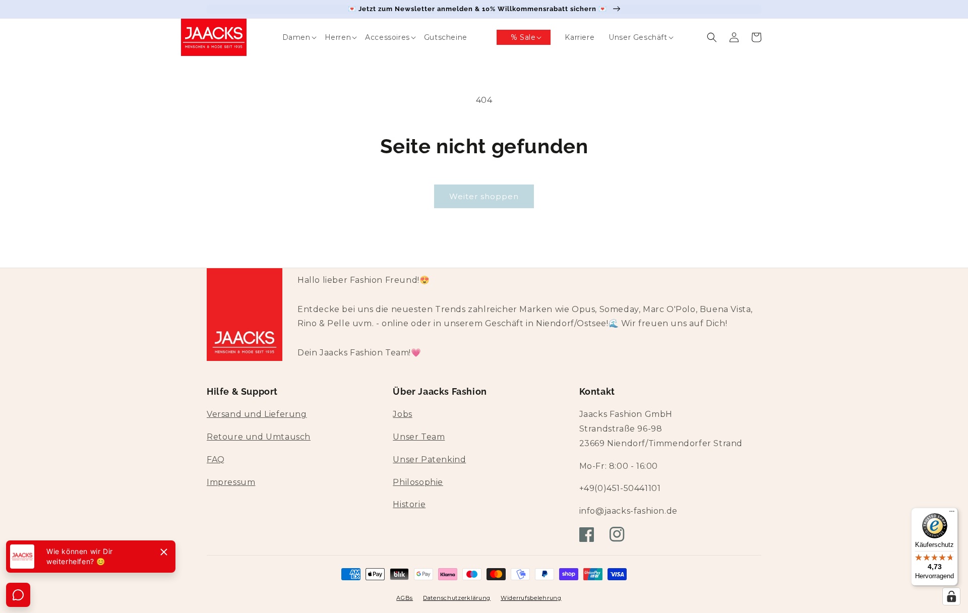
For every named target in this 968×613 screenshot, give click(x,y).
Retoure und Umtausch (259, 437)
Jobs (402, 414)
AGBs (404, 597)
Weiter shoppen (484, 196)
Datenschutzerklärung (457, 597)
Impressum (231, 482)
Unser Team (419, 437)
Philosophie (418, 482)
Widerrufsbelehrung (531, 597)
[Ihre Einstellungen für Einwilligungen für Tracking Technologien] (951, 596)
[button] (289, 37)
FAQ (216, 459)
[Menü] (952, 514)
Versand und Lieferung (257, 414)
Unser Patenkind (429, 459)
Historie (409, 504)
